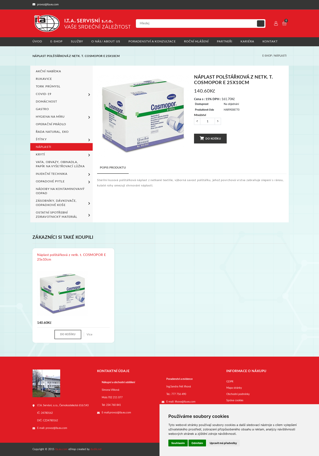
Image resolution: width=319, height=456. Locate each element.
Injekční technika (51, 173)
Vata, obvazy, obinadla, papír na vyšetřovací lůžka (60, 164)
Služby (77, 41)
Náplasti (280, 56)
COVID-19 (43, 94)
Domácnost (46, 101)
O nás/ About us (105, 41)
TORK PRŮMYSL (48, 86)
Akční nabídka (48, 71)
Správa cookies (234, 400)
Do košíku (213, 139)
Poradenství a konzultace (152, 41)
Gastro (42, 109)
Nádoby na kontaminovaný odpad (60, 191)
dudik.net (96, 449)
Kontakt (270, 41)
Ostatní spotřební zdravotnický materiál (56, 214)
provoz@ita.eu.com (56, 428)
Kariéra (247, 41)
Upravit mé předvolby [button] (223, 443)
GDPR (229, 381)
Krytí (40, 154)
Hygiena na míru (50, 116)
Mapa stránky (234, 388)
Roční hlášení (196, 41)
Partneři (224, 41)
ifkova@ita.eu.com (185, 401)
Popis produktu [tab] (113, 167)
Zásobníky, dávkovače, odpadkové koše (56, 203)
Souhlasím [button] (178, 443)
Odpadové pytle (50, 181)
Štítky (41, 139)
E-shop (56, 41)
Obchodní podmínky (238, 394)
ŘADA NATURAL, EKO (52, 131)
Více (89, 334)
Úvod (37, 41)
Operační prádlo (51, 124)
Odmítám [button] (197, 443)
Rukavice (44, 78)
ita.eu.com (61, 449)
